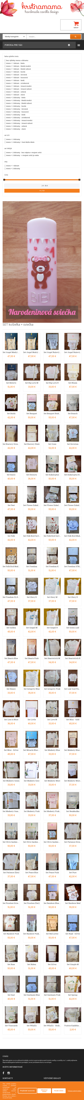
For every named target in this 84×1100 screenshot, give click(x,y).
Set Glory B (32, 597)
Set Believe (11, 383)
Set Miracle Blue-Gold (31, 750)
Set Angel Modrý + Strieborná (11, 352)
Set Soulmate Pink (52, 995)
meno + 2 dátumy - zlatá (16, 129)
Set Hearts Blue (11, 658)
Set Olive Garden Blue (11, 842)
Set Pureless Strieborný (11, 903)
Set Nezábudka (72, 811)
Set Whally (32, 1025)
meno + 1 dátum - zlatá (15, 95)
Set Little (32, 719)
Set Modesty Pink (32, 811)
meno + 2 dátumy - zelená (16, 126)
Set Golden (11, 627)
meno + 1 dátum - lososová (17, 77)
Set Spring (72, 995)
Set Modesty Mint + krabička (72, 781)
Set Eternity (31, 475)
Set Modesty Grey (31, 781)
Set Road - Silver (73, 934)
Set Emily (11, 475)
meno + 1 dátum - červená (16, 75)
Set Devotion (72, 444)
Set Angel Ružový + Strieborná (52, 352)
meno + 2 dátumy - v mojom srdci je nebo (22, 155)
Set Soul (11, 995)
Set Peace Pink (52, 872)
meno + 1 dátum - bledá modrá (18, 66)
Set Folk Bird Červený (31, 536)
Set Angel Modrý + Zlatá (31, 352)
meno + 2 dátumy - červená (17, 109)
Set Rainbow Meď (72, 903)
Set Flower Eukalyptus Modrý (72, 505)
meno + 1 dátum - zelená (16, 92)
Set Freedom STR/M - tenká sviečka (72, 566)
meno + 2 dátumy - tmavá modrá (19, 120)
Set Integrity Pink (52, 689)
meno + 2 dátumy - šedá (15, 115)
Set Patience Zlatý (11, 872)
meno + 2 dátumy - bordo (16, 106)
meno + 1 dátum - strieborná (17, 83)
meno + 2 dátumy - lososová (17, 112)
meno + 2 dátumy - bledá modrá (19, 100)
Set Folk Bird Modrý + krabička (11, 566)
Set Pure (72, 872)
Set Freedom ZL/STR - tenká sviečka (11, 597)
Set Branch (73, 413)
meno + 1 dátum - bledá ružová (18, 69)
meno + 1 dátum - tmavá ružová (19, 89)
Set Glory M (52, 597)
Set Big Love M (31, 383)
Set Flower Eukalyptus (31, 505)
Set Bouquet (31, 413)
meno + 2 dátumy (13, 139)
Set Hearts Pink (32, 658)
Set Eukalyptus (52, 475)
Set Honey (11, 689)
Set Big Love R (52, 383)
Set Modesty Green (11, 781)
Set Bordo (11, 413)
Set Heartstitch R (72, 658)
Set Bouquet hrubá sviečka (52, 413)
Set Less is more (11, 719)
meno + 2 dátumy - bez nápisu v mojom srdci (24, 152)
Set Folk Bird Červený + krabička (52, 536)
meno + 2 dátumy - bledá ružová (19, 103)
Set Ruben (31, 964)
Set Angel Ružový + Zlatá (72, 352)
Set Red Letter (52, 934)
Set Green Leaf (72, 627)
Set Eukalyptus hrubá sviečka (72, 475)
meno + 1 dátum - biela (15, 63)
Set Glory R (73, 597)
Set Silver (52, 964)
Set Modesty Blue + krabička (72, 750)
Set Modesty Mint (52, 781)
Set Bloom (72, 383)
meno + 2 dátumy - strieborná (18, 117)
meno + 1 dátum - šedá (15, 80)
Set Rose (11, 964)
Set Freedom (31, 566)
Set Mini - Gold (72, 719)
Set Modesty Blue (52, 750)
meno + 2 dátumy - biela (15, 97)
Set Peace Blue (31, 872)
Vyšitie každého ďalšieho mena (72, 1025)
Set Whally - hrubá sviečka (52, 1025)
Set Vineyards (11, 1025)
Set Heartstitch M (52, 658)
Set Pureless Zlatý (32, 903)
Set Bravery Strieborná (11, 444)
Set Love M (52, 719)
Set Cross (52, 444)
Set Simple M (73, 964)
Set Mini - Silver (11, 750)
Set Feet (11, 505)
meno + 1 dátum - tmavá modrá (18, 86)
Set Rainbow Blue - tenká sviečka (52, 903)
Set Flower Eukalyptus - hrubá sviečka (52, 505)
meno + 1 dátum (12, 166)
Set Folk (11, 536)
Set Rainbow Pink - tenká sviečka (31, 934)
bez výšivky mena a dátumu (17, 60)
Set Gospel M (31, 627)
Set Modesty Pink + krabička (52, 811)
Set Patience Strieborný (72, 842)
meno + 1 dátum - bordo (15, 72)
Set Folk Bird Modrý (72, 536)
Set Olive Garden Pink (52, 842)
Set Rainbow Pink (11, 934)
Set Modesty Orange (11, 811)
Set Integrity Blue (32, 689)
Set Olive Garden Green (31, 842)
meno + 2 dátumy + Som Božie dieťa (20, 142)
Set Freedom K (52, 566)
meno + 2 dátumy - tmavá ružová (19, 123)
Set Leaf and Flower (72, 689)
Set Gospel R (52, 627)
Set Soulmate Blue (32, 995)
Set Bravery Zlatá (31, 444)
